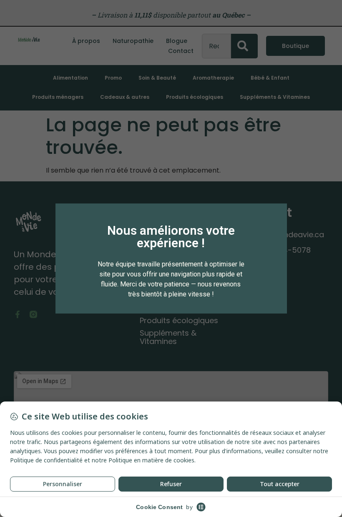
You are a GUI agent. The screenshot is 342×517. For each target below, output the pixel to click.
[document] (171, 258)
